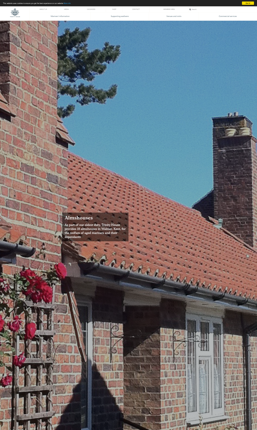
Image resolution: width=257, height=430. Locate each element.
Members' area (169, 9)
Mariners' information (60, 16)
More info (67, 3)
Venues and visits (173, 16)
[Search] (223, 9)
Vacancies (91, 9)
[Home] (15, 13)
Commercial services (228, 16)
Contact (136, 9)
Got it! (248, 3)
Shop (114, 9)
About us (43, 9)
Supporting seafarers (120, 16)
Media (66, 9)
